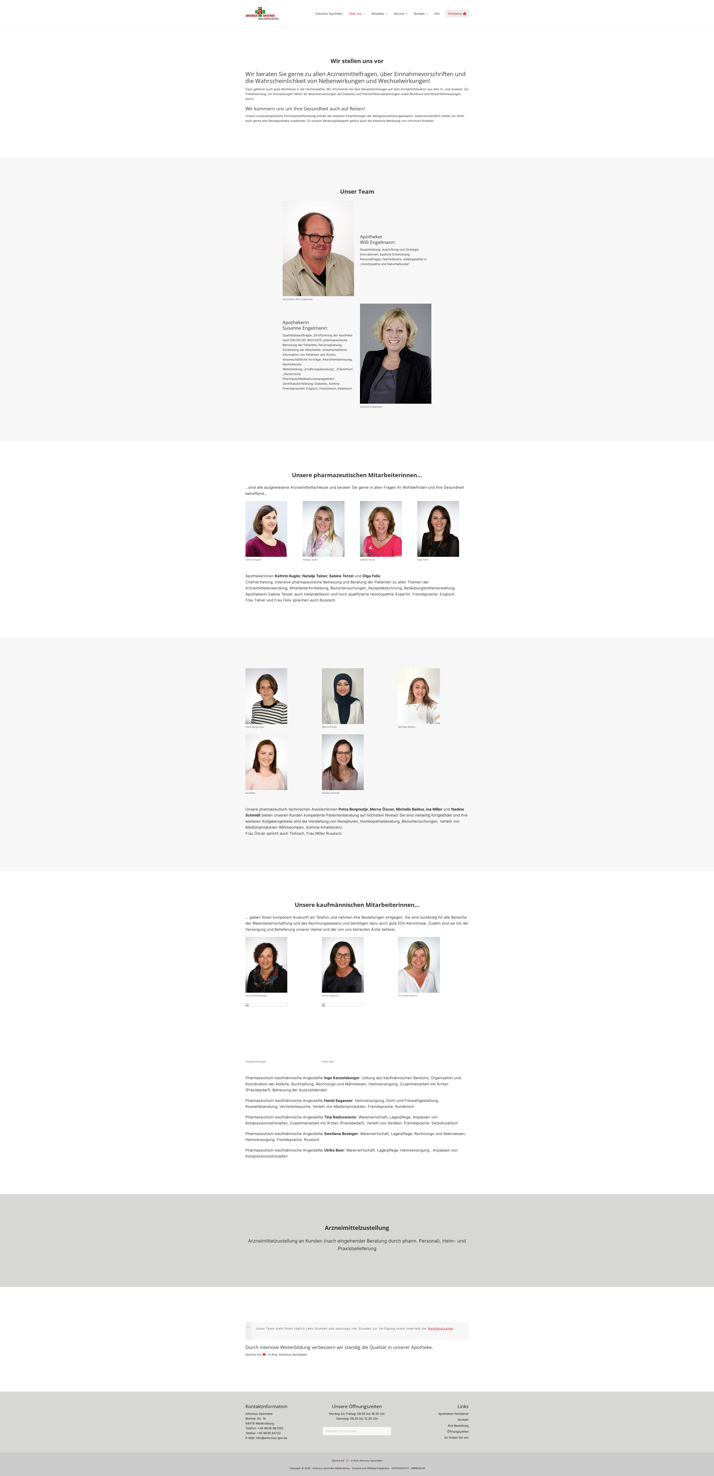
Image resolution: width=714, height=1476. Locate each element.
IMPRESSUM (418, 1468)
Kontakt (463, 1419)
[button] (8, 1468)
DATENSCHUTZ (400, 1468)
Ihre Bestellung (458, 1425)
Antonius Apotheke (323, 1468)
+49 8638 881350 (270, 1428)
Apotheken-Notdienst (453, 1414)
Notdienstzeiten (440, 1328)
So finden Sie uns (456, 1437)
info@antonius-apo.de (271, 1438)
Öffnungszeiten (458, 1431)
